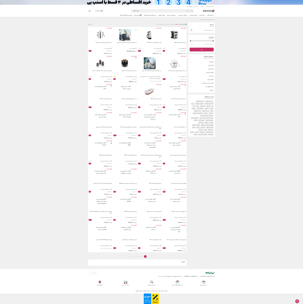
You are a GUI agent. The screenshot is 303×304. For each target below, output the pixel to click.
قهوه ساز (201, 122)
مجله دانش (189, 6)
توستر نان (211, 76)
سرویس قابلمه (209, 120)
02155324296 (209, 276)
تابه (194, 106)
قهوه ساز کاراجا (195, 125)
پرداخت (202, 6)
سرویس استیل (195, 118)
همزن (198, 127)
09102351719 (203, 276)
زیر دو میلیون (205, 111)
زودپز (212, 111)
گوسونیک (210, 134)
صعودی (161, 24)
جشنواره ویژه (200, 108)
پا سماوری (210, 129)
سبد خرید (196, 6)
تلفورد (211, 108)
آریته (192, 103)
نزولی (157, 24)
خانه (214, 19)
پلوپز (205, 129)
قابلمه (206, 122)
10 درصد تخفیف (209, 101)
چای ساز (201, 129)
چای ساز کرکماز (209, 132)
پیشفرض (177, 24)
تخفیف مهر (211, 69)
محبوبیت (172, 24)
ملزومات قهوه (209, 127)
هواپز (194, 127)
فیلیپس (211, 122)
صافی (201, 49)
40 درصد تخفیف (199, 103)
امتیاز (168, 24)
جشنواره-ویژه (211, 79)
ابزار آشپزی (211, 65)
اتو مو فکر (202, 106)
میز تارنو (203, 127)
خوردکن (194, 108)
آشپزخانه (211, 62)
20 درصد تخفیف (200, 101)
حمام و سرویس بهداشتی (208, 83)
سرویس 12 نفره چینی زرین (206, 118)
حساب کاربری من (210, 6)
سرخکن (206, 113)
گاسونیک (202, 132)
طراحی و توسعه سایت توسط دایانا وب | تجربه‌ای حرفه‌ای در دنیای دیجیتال (151, 291)
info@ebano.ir (187, 276)
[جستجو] (191, 30)
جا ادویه (207, 108)
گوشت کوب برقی (202, 134)
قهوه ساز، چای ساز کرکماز (207, 125)
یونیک (195, 134)
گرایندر (191, 132)
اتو (212, 106)
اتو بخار (208, 106)
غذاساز (195, 120)
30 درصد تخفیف (209, 103)
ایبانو (197, 106)
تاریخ (165, 24)
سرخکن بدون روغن (197, 113)
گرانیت (196, 132)
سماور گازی (201, 120)
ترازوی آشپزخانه (210, 72)
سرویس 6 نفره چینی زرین (207, 115)
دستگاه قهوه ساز (210, 86)
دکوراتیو (212, 90)
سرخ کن (211, 113)
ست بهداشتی (197, 111)
